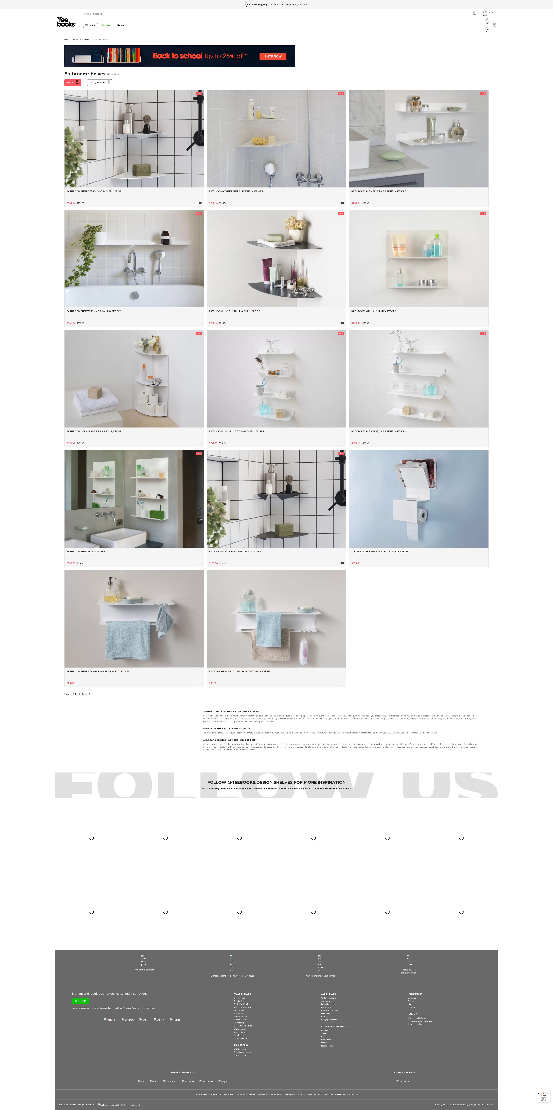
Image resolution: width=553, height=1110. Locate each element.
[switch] (543, 1099)
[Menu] (548, 1091)
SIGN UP (276, 581)
